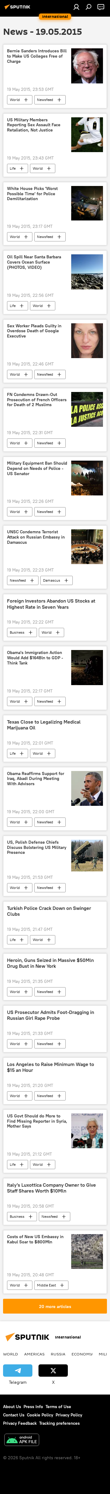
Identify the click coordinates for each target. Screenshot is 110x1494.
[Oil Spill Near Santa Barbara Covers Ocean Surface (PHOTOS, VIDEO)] (87, 271)
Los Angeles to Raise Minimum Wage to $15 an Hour (50, 1067)
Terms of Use (58, 1406)
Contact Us (13, 1415)
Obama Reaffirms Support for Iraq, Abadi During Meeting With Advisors (35, 779)
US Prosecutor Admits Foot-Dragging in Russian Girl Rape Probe (50, 1015)
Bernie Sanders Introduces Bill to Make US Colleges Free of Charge (37, 56)
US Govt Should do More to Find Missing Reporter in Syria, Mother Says (37, 1121)
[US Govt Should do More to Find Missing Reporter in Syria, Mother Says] (87, 1130)
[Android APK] (21, 1441)
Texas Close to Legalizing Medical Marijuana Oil (44, 725)
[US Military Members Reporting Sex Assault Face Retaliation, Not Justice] (87, 134)
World (15, 99)
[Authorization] (76, 7)
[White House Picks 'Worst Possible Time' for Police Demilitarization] (87, 203)
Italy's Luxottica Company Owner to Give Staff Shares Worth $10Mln (51, 1188)
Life (13, 168)
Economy (82, 1354)
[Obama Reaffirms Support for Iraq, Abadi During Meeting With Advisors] (87, 788)
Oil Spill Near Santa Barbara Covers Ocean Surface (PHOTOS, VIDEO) (34, 262)
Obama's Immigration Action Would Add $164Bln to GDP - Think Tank (35, 658)
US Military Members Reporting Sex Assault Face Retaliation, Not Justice (34, 125)
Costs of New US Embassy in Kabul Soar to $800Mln (35, 1239)
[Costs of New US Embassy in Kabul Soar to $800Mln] (87, 1251)
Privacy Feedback (20, 1423)
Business (17, 632)
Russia (58, 1354)
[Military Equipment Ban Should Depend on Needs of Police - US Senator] (87, 478)
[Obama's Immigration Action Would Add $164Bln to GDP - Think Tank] (87, 667)
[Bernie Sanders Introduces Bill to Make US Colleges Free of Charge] (87, 65)
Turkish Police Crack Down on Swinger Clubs (49, 911)
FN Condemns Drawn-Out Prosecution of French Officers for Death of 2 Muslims (37, 400)
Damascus (51, 580)
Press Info (33, 1406)
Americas (34, 1354)
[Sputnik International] (18, 9)
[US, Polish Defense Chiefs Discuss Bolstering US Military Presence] (87, 855)
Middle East (46, 1285)
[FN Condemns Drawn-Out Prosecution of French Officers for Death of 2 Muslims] (87, 409)
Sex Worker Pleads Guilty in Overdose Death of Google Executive (34, 331)
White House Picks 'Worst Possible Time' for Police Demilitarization (32, 194)
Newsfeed (45, 99)
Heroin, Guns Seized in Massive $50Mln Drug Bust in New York (50, 963)
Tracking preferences (59, 1423)
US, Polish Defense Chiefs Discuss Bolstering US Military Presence (36, 847)
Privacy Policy (69, 1415)
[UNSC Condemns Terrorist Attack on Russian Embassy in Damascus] (87, 546)
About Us (12, 1406)
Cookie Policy (40, 1415)
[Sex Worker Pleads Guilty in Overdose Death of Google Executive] (87, 340)
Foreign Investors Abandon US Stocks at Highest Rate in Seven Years (51, 604)
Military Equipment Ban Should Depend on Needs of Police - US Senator (37, 468)
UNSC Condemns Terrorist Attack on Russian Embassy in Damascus (36, 537)
